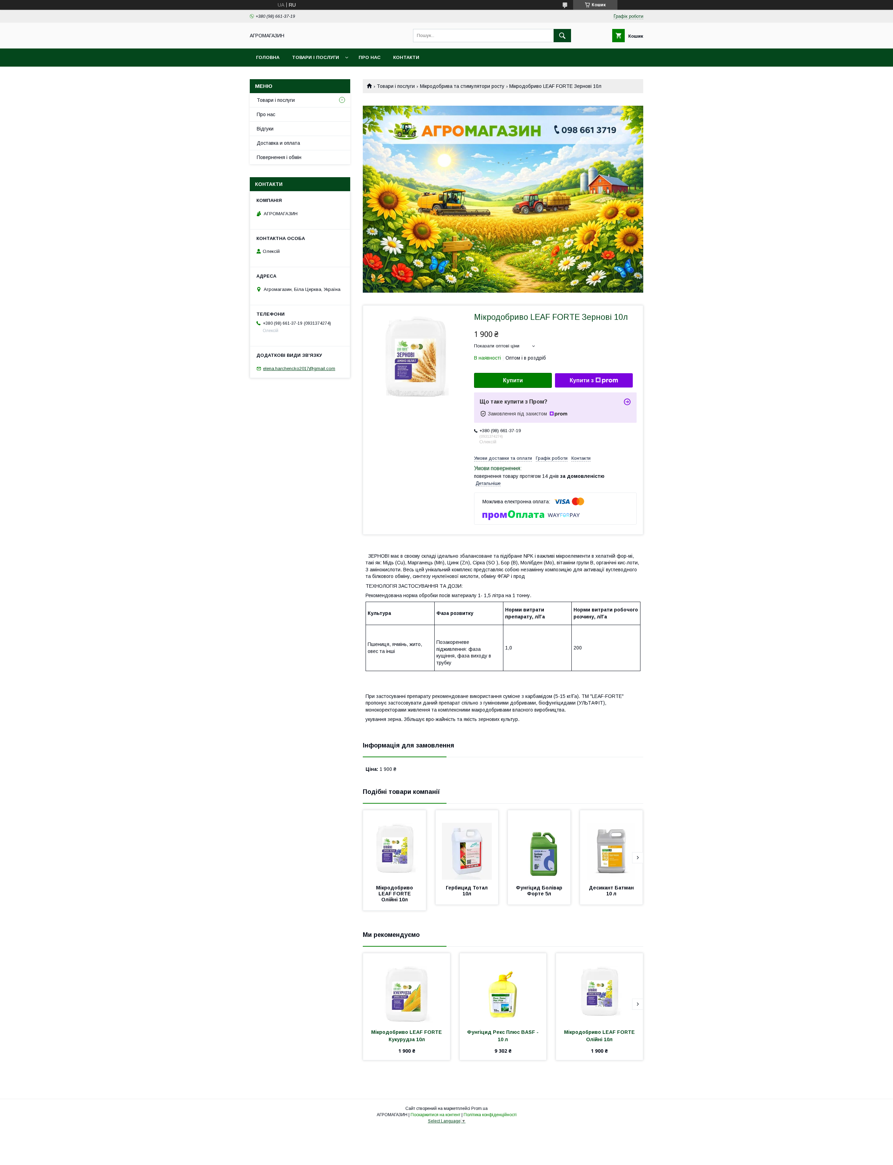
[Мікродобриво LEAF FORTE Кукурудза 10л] (406, 988)
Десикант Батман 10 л (612, 890)
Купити (513, 380)
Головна (267, 57)
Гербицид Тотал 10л (467, 890)
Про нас (370, 57)
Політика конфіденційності (490, 1114)
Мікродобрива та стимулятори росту (462, 86)
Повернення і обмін (279, 157)
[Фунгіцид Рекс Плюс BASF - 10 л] (503, 988)
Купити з (582, 380)
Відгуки (265, 128)
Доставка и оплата (278, 143)
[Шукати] (562, 35)
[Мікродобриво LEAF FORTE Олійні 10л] (394, 845)
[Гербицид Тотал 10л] (467, 845)
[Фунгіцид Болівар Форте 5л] (539, 845)
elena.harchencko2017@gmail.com (299, 368)
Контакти (406, 57)
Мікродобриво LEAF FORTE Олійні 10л (395, 893)
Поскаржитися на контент (435, 1114)
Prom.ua (479, 1108)
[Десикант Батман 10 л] (611, 845)
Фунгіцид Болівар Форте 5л (540, 890)
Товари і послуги (315, 57)
